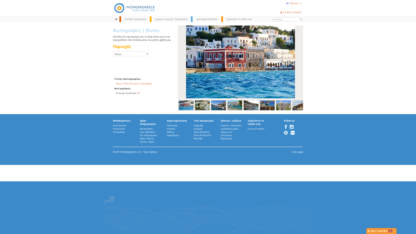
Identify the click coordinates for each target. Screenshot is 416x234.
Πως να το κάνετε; (256, 128)
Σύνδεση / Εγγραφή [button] (292, 12)
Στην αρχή (297, 151)
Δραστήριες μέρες (229, 128)
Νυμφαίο (198, 128)
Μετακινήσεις (146, 128)
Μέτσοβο (198, 138)
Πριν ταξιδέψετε (148, 132)
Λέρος (119, 83)
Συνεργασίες (119, 132)
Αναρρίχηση (173, 135)
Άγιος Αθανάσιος (202, 132)
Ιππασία (171, 128)
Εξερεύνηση (226, 138)
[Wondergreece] (135, 8)
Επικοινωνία (119, 128)
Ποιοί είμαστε (119, 125)
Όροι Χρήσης (150, 151)
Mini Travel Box (381, 231)
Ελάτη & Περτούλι (202, 135)
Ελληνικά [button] (295, 3)
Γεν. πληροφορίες (148, 135)
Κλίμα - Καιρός (147, 138)
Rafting (170, 132)
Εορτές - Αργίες (147, 141)
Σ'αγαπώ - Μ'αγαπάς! (231, 125)
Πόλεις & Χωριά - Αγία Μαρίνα (138, 83)
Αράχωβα (198, 125)
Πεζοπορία (172, 125)
